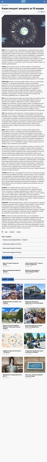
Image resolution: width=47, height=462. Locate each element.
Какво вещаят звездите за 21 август (12, 244)
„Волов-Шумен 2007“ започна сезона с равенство (34, 264)
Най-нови (8, 279)
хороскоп (19, 231)
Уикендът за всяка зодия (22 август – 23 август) (15, 239)
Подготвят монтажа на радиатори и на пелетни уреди (34, 302)
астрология (12, 231)
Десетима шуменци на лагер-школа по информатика (33, 326)
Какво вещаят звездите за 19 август (12, 252)
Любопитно (5, 5)
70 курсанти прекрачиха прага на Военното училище (34, 351)
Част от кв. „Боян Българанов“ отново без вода (34, 375)
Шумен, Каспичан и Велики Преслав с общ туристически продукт (11, 327)
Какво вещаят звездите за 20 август (12, 248)
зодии (6, 231)
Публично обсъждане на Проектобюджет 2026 (32, 271)
